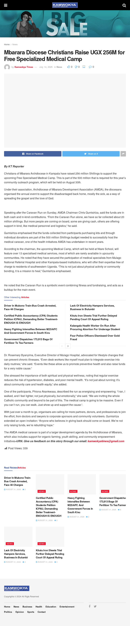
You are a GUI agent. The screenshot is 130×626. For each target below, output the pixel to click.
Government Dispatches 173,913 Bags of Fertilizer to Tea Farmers (28, 341)
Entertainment (67, 606)
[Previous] (61, 346)
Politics (8, 611)
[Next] (68, 346)
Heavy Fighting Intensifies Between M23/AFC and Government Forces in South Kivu (30, 331)
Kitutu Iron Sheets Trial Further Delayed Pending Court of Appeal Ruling (93, 317)
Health (39, 606)
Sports (30, 611)
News (15, 44)
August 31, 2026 (13, 489)
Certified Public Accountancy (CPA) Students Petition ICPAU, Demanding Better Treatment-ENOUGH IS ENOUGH (31, 319)
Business (27, 606)
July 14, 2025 (45, 66)
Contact (42, 611)
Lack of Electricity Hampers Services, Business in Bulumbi (92, 307)
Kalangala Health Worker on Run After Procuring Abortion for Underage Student (95, 327)
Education (51, 606)
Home (7, 44)
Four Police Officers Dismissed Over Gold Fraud (95, 337)
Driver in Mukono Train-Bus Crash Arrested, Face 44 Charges (30, 307)
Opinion (19, 611)
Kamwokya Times (24, 66)
